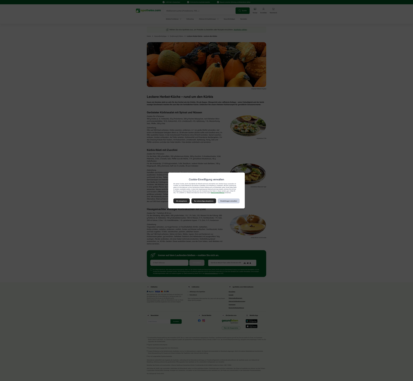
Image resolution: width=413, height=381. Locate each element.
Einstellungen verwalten (228, 201)
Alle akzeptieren (181, 201)
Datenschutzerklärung (217, 192)
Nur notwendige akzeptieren (203, 201)
